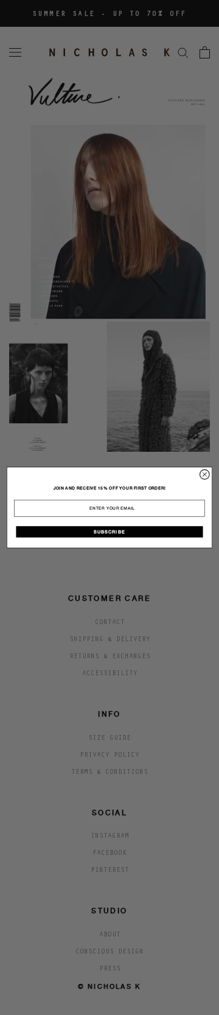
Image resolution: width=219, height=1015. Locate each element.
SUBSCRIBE (109, 531)
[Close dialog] (205, 474)
